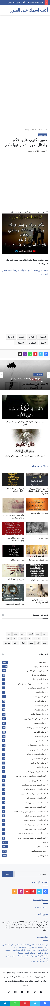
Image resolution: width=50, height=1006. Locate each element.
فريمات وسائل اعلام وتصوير (35, 718)
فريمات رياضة (40, 736)
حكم (31, 337)
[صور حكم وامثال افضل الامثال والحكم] (13, 479)
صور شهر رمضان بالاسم (36, 671)
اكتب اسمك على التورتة (37, 688)
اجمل (44, 634)
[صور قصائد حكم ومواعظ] (37, 551)
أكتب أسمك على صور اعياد (35, 798)
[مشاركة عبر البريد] (20, 354)
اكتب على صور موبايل (37, 780)
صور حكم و (43, 538)
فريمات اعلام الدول (38, 758)
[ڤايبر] (25, 354)
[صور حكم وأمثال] (13, 551)
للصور (31, 643)
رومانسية (37, 638)
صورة (21, 638)
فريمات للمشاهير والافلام (36, 727)
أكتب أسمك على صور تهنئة (35, 807)
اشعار (41, 337)
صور (35, 129)
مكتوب (32, 342)
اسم (37, 634)
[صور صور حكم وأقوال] (37, 570)
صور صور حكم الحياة (16, 579)
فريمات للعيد (41, 767)
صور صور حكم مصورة (39, 513)
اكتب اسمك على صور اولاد (35, 816)
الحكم (31, 634)
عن (8, 638)
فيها (42, 342)
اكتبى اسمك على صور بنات (35, 829)
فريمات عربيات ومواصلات (36, 772)
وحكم (15, 643)
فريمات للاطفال (40, 710)
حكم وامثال (29, 129)
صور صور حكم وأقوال (39, 580)
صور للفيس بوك (40, 666)
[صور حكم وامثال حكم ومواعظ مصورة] (13, 528)
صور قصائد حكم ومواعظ (38, 560)
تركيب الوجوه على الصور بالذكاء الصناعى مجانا (31, 947)
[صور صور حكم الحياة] (13, 570)
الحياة (23, 634)
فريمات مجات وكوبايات (37, 749)
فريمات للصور (40, 692)
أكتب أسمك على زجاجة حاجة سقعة (32, 833)
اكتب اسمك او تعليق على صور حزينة (31, 838)
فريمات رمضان (40, 723)
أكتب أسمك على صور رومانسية (33, 785)
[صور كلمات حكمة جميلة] (13, 592)
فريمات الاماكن (40, 732)
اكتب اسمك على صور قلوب (35, 789)
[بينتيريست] (35, 354)
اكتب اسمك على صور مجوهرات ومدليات (30, 811)
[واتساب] (30, 354)
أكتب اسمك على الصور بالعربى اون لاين (30, 776)
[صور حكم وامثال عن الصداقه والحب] (37, 590)
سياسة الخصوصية (41, 907)
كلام (38, 643)
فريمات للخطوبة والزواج (36, 754)
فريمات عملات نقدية (38, 763)
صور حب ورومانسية (38, 851)
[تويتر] (41, 354)
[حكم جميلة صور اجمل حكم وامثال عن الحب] (13, 505)
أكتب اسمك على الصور (39, 961)
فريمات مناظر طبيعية (38, 714)
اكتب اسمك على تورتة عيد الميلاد (33, 793)
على (14, 638)
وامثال (19, 342)
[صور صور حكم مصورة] (37, 504)
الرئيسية (42, 129)
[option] (25, 375)
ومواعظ (7, 643)
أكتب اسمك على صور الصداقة (34, 824)
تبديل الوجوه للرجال (38, 675)
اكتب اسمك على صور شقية (35, 802)
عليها (10, 337)
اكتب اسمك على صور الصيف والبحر (32, 683)
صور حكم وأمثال (17, 560)
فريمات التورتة (40, 701)
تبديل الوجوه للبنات (39, 679)
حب (9, 634)
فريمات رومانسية (39, 696)
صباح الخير (42, 855)
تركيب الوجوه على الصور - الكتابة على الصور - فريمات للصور (25, 944)
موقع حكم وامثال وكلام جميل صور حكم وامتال (25, 379)
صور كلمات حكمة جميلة (14, 604)
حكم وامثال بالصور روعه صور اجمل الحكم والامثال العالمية (38, 491)
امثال (15, 634)
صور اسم (42, 662)
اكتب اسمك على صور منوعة (35, 820)
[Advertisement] (25, 43)
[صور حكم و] (37, 528)
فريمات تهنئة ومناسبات (37, 745)
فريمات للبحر (41, 741)
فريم (44, 643)
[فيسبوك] (46, 354)
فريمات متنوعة (40, 705)
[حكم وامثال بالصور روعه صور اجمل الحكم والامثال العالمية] (37, 479)
